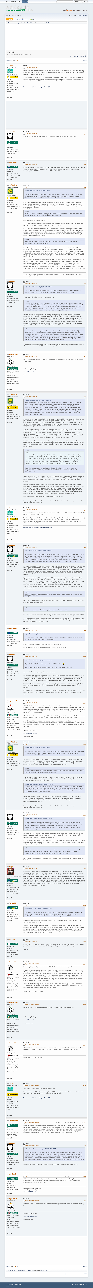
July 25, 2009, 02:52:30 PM (31, 187)
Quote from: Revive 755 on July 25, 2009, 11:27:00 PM (39, 660)
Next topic (83, 56)
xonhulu (12, 132)
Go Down (8, 60)
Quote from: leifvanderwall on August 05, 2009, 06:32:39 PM (41, 1149)
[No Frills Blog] (8, 895)
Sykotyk (12, 939)
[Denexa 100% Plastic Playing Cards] (8, 995)
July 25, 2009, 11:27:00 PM (31, 630)
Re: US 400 (26, 132)
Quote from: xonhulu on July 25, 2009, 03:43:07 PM (38, 400)
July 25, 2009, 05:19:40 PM (31, 396)
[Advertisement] (46, 37)
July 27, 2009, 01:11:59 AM (31, 905)
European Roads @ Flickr (45, 87)
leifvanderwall (14, 1121)
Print (84, 60)
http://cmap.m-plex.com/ (29, 1191)
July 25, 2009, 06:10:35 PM (31, 509)
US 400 (25, 66)
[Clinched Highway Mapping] (8, 1191)
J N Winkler (13, 185)
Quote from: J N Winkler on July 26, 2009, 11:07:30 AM (39, 818)
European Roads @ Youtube (30, 87)
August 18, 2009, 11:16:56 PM (32, 1176)
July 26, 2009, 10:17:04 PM (31, 868)
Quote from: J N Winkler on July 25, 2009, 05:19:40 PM (39, 550)
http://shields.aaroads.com (30, 372)
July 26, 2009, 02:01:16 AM (31, 702)
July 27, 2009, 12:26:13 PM (31, 941)
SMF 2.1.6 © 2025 (9, 1284)
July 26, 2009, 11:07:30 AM (31, 744)
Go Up (8, 1266)
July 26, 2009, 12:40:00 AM (31, 656)
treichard (12, 1174)
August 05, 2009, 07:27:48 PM (32, 1145)
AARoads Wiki (83, 15)
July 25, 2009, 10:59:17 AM (31, 133)
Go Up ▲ (86, 1284)
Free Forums (12, 1286)
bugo (11, 867)
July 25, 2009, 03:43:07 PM (31, 283)
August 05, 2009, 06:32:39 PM (32, 1122)
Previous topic (74, 56)
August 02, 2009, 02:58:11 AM (32, 1044)
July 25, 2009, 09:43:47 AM (31, 67)
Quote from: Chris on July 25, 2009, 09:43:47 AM (37, 190)
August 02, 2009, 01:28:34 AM (32, 1004)
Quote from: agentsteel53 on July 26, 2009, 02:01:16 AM (39, 784)
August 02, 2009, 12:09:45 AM (32, 963)
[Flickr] (8, 95)
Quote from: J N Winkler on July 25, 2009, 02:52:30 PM (39, 287)
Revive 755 (13, 162)
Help (73, 1284)
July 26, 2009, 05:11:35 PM (31, 814)
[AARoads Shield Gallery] (8, 387)
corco (42, 23)
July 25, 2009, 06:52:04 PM (31, 547)
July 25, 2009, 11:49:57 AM (31, 164)
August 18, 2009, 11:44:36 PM (32, 1200)
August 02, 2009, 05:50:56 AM (32, 1085)
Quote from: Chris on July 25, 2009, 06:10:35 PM (37, 634)
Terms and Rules (79, 1284)
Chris (11, 66)
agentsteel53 (13, 354)
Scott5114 (12, 962)
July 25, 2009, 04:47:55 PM (31, 356)
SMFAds (6, 1286)
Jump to (63, 1274)
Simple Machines (17, 1284)
